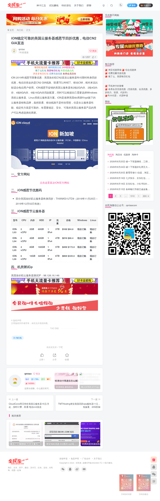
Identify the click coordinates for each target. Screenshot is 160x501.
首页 (11, 29)
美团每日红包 (53, 70)
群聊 (89, 5)
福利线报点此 (54, 67)
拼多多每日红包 (40, 73)
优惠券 (127, 154)
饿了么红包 (40, 70)
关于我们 (78, 5)
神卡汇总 (41, 5)
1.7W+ (36, 379)
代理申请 (123, 95)
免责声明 (75, 458)
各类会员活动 (69, 73)
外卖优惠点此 (67, 70)
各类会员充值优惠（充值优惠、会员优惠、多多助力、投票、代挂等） (128, 90)
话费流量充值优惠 (117, 73)
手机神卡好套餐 (116, 85)
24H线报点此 (68, 67)
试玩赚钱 (53, 5)
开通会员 (147, 5)
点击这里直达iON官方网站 (54, 182)
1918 (132, 196)
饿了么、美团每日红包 (119, 76)
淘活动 (118, 154)
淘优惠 (110, 154)
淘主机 (20, 29)
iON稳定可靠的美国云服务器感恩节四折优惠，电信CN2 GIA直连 (53, 40)
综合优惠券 (130, 69)
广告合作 (86, 458)
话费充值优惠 (55, 73)
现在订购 (81, 229)
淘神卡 (135, 154)
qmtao (22, 49)
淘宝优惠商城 (114, 69)
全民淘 (78, 463)
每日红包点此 (41, 67)
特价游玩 (66, 5)
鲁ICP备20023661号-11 (95, 463)
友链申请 (63, 458)
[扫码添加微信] (154, 474)
